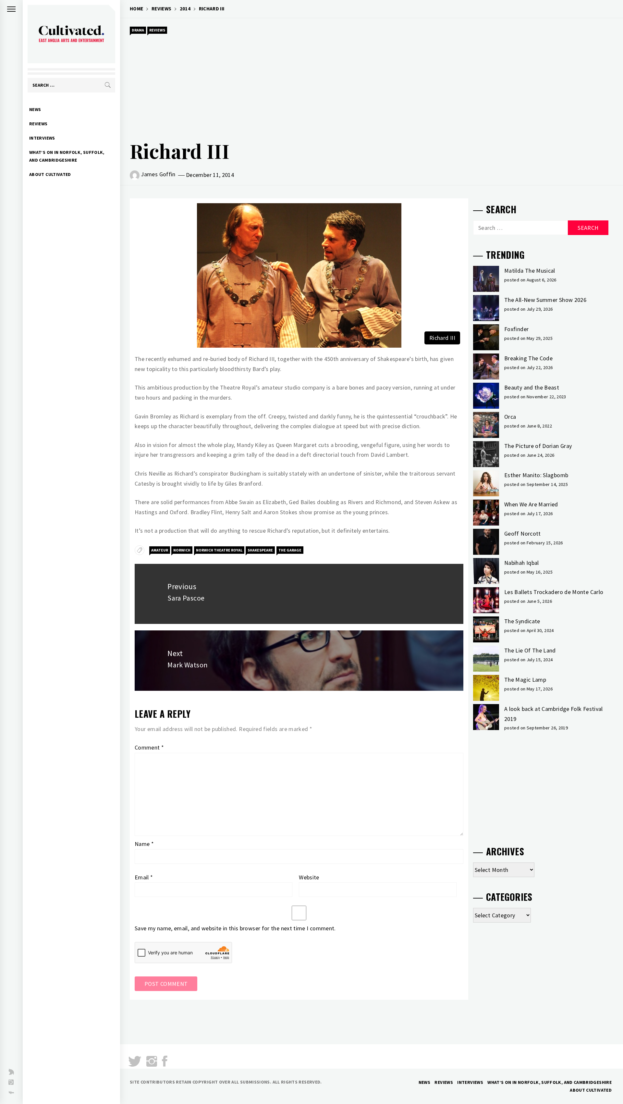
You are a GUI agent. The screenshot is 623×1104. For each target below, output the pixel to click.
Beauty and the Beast (531, 387)
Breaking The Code (528, 358)
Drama (138, 30)
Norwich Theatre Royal (219, 550)
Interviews (42, 138)
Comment (149, 747)
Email (144, 877)
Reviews (38, 124)
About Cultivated (50, 174)
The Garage (289, 550)
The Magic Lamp (525, 679)
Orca (510, 416)
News (35, 109)
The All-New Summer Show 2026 (545, 300)
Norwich (181, 550)
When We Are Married (531, 504)
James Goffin (158, 174)
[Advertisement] (371, 85)
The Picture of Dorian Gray (538, 446)
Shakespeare (260, 550)
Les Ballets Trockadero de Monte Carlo (553, 592)
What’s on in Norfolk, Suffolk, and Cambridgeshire (66, 156)
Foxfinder (516, 329)
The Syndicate (522, 621)
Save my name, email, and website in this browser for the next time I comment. (235, 928)
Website (309, 877)
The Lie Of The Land (530, 650)
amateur (159, 550)
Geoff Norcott (522, 533)
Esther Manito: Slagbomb (536, 475)
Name (144, 844)
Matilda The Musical (529, 270)
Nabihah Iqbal (521, 562)
